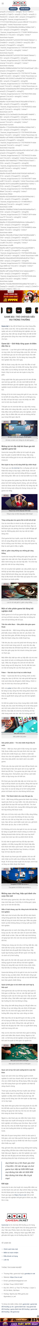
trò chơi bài (16, 468)
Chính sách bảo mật (11, 1249)
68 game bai (14, 1312)
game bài (26, 1304)
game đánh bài (20, 1307)
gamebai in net (29, 1274)
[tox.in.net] (20, 3)
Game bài (5, 1225)
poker (10, 688)
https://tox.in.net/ (20, 1195)
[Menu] (3, 3)
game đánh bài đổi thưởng (19, 1309)
